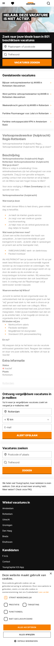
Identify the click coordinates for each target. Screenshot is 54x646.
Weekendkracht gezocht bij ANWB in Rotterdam (25, 105)
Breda (5, 536)
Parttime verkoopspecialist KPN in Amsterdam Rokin (24, 123)
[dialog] (27, 608)
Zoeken (27, 470)
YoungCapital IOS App (13, 567)
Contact (6, 561)
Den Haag (7, 530)
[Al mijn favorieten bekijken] (12, 3)
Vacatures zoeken (27, 62)
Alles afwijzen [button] (27, 634)
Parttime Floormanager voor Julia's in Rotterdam (25, 113)
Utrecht (6, 519)
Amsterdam (8, 508)
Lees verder (44, 592)
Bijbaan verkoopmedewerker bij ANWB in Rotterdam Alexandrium (22, 84)
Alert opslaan (27, 435)
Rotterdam (8, 383)
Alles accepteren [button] (27, 627)
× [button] (51, 573)
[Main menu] (3, 3)
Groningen (7, 525)
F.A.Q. (5, 556)
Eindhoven (7, 542)
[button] (27, 641)
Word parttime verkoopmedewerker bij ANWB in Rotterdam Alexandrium (25, 95)
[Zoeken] (49, 3)
